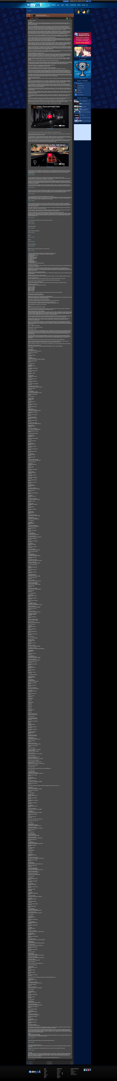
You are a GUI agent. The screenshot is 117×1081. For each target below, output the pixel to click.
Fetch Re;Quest (84, 57)
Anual (58, 1074)
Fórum (45, 1073)
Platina (58, 1077)
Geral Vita (58, 1072)
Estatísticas (46, 1074)
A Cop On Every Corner (41, 14)
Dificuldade (59, 1076)
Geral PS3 (58, 1070)
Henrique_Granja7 (81, 87)
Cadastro (45, 1071)
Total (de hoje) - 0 (81, 94)
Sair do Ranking (73, 1071)
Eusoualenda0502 (81, 85)
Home (45, 1069)
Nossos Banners (73, 1074)
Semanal (58, 1073)
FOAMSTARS (84, 101)
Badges (45, 1076)
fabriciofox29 (80, 83)
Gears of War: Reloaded (86, 120)
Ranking (45, 1070)
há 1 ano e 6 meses (32, 1059)
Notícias (45, 1075)
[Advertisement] (82, 23)
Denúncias (72, 1072)
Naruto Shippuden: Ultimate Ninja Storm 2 (84, 110)
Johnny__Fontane (35, 18)
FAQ (45, 1077)
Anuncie (72, 1069)
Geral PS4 (58, 1071)
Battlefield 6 (84, 106)
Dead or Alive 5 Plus (85, 103)
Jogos (45, 1072)
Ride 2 (83, 115)
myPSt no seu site (74, 1073)
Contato (72, 1070)
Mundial (58, 1075)
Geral (58, 1069)
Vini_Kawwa (80, 92)
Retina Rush (82, 78)
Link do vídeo (50, 128)
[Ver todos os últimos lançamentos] (82, 46)
